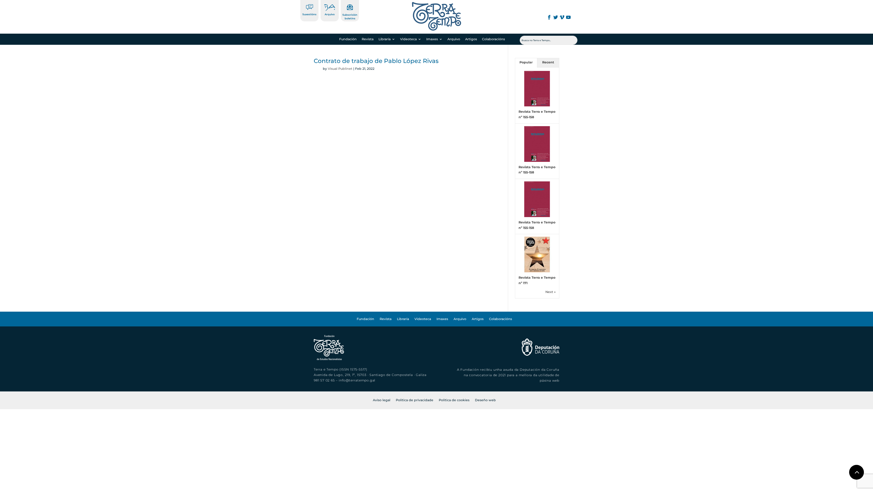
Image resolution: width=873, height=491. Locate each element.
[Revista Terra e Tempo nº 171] (537, 271)
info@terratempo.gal (357, 380)
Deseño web (485, 400)
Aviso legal (381, 400)
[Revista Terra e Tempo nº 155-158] (537, 105)
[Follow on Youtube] (568, 17)
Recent (548, 62)
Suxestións (309, 14)
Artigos (471, 39)
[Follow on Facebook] (549, 17)
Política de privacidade (414, 400)
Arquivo (330, 14)
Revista (368, 39)
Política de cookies (454, 400)
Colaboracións (493, 39)
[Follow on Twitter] (555, 17)
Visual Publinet (340, 69)
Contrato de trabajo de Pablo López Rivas (376, 61)
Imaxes (432, 39)
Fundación (348, 39)
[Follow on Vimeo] (562, 17)
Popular (526, 62)
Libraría (385, 39)
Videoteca (408, 39)
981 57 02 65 (324, 380)
